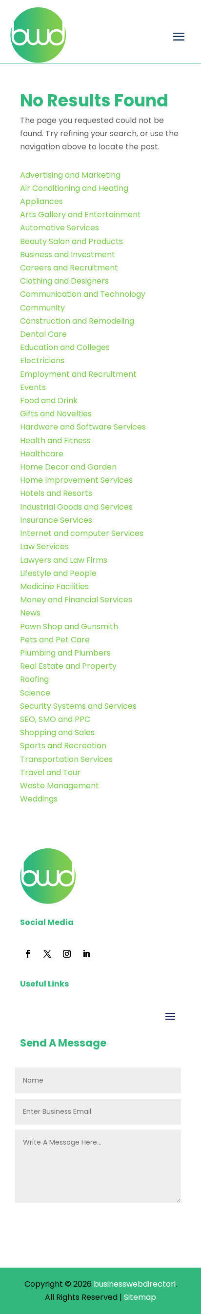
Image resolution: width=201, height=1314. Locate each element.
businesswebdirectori (135, 1284)
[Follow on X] (47, 954)
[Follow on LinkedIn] (86, 954)
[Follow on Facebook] (28, 954)
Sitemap (140, 1297)
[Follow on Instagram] (67, 954)
